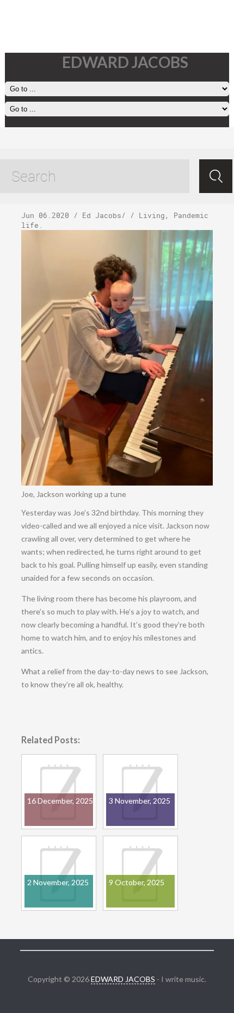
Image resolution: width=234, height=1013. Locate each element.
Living (152, 215)
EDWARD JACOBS (123, 979)
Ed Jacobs (101, 215)
